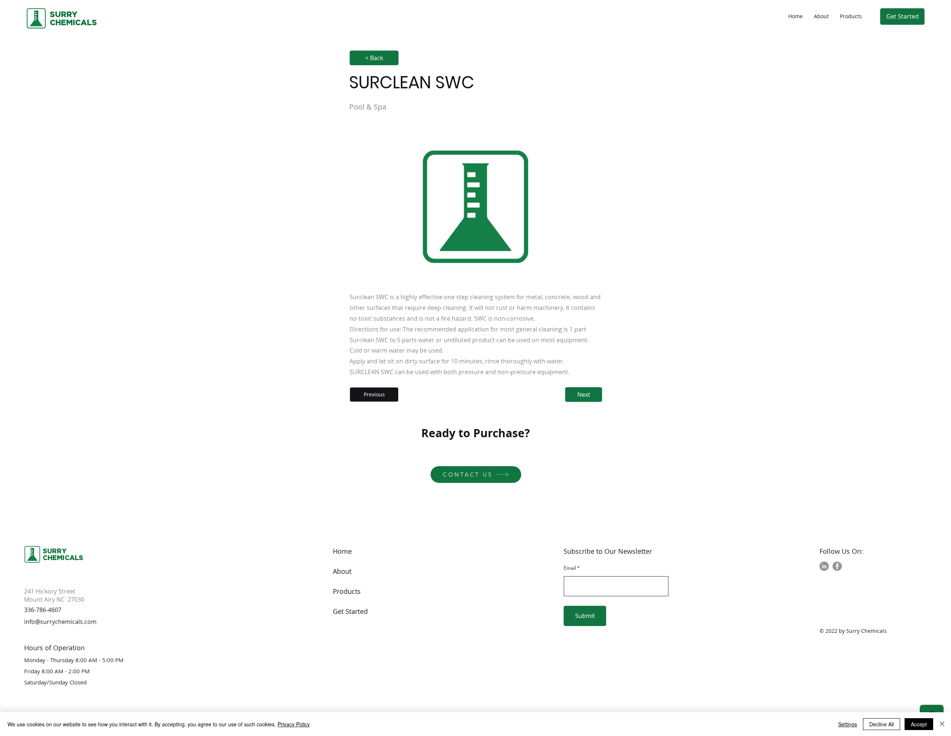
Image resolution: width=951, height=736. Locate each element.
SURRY (63, 14)
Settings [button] (847, 724)
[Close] (942, 724)
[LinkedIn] (824, 566)
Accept (919, 724)
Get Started (350, 611)
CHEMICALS (63, 557)
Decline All (881, 724)
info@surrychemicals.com (60, 622)
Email (570, 567)
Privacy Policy (293, 724)
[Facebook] (837, 566)
